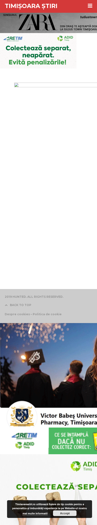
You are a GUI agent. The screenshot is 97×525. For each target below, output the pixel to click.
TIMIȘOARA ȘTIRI (31, 5)
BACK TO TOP (20, 305)
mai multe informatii (35, 513)
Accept (65, 513)
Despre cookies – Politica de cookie (33, 314)
